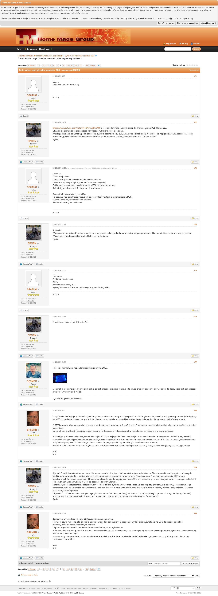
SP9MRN (32, 430)
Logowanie (32, 49)
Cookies (127, 588)
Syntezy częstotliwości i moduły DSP (79, 56)
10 (68, 65)
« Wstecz (31, 65)
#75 (195, 270)
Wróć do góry (59, 588)
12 (76, 65)
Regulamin (171, 43)
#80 (195, 513)
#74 (195, 224)
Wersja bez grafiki (74, 588)
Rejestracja (44, 49)
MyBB (61, 593)
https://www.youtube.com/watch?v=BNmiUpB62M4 (76, 128)
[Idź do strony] (99, 65)
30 (87, 65)
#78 (195, 411)
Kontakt (32, 588)
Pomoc (196, 43)
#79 (195, 467)
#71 (195, 76)
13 (80, 65)
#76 (195, 316)
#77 (195, 362)
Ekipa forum (22, 588)
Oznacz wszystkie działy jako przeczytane (100, 588)
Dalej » (92, 65)
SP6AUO (32, 95)
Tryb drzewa (194, 70)
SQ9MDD (32, 381)
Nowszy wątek (41, 563)
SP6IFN (32, 141)
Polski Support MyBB (50, 593)
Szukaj (185, 43)
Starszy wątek (26, 563)
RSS (120, 588)
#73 (195, 168)
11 (72, 65)
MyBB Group (79, 593)
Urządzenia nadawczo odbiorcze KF (48, 56)
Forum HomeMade (25, 56)
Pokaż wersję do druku (29, 575)
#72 (195, 122)
